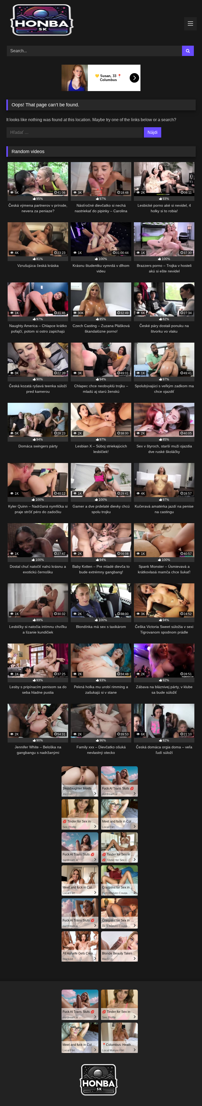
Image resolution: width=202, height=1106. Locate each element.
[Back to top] (185, 1090)
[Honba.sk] (101, 21)
